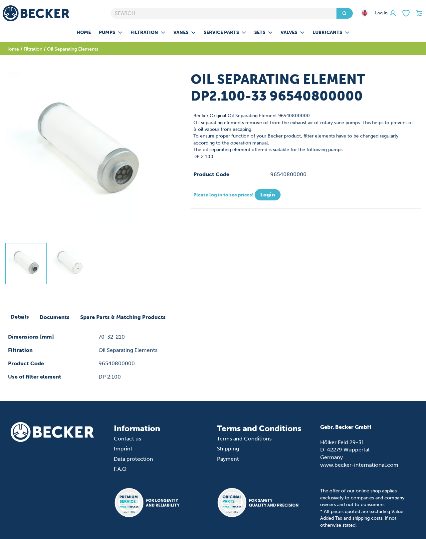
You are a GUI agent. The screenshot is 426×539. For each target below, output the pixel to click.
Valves (289, 32)
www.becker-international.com (359, 465)
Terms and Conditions (244, 438)
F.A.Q (120, 469)
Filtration (144, 32)
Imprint (123, 448)
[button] (385, 13)
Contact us (127, 438)
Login (267, 194)
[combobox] (221, 13)
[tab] (26, 263)
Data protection (133, 459)
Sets (259, 32)
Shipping (228, 448)
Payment (228, 459)
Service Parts (221, 32)
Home (84, 32)
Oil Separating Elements (72, 49)
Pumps (107, 32)
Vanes (180, 32)
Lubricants (327, 32)
